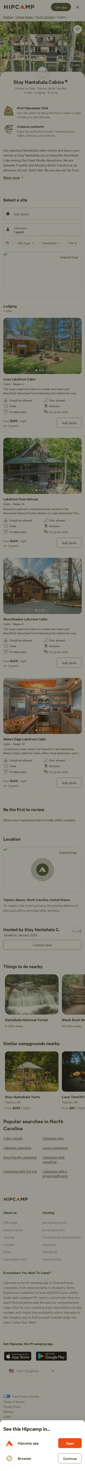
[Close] (42, 735)
